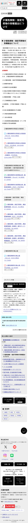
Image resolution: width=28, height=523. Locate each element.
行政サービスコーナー (17, 510)
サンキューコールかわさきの (20, 481)
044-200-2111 (9, 501)
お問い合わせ (5, 517)
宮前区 (12, 415)
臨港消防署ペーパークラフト (12, 369)
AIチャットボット (20, 400)
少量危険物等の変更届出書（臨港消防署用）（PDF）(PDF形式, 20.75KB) (15, 187)
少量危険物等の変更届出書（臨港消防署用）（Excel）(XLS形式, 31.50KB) (15, 177)
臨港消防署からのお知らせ (11, 340)
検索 (25, 8)
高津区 (6, 415)
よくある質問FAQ (8, 400)
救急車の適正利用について (11, 389)
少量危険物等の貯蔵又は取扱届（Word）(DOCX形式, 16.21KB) (15, 136)
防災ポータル (12, 3)
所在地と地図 (5, 510)
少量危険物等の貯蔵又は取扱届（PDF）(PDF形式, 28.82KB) (15, 145)
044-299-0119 (11, 325)
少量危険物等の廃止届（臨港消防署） (14, 285)
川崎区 (6, 412)
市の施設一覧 (21, 464)
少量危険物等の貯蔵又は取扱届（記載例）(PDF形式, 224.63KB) (15, 155)
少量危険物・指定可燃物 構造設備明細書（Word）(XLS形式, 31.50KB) (15, 207)
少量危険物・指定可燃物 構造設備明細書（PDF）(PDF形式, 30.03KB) (15, 217)
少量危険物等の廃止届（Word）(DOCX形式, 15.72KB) (12, 258)
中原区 (18, 412)
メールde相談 (7, 366)
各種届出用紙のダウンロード (12, 392)
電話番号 (8, 480)
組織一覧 (7, 464)
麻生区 (6, 418)
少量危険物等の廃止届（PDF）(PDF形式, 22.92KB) (14, 267)
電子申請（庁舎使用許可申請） (13, 372)
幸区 (11, 412)
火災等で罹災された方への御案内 (13, 364)
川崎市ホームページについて (10, 514)
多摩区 (19, 415)
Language (19, 4)
